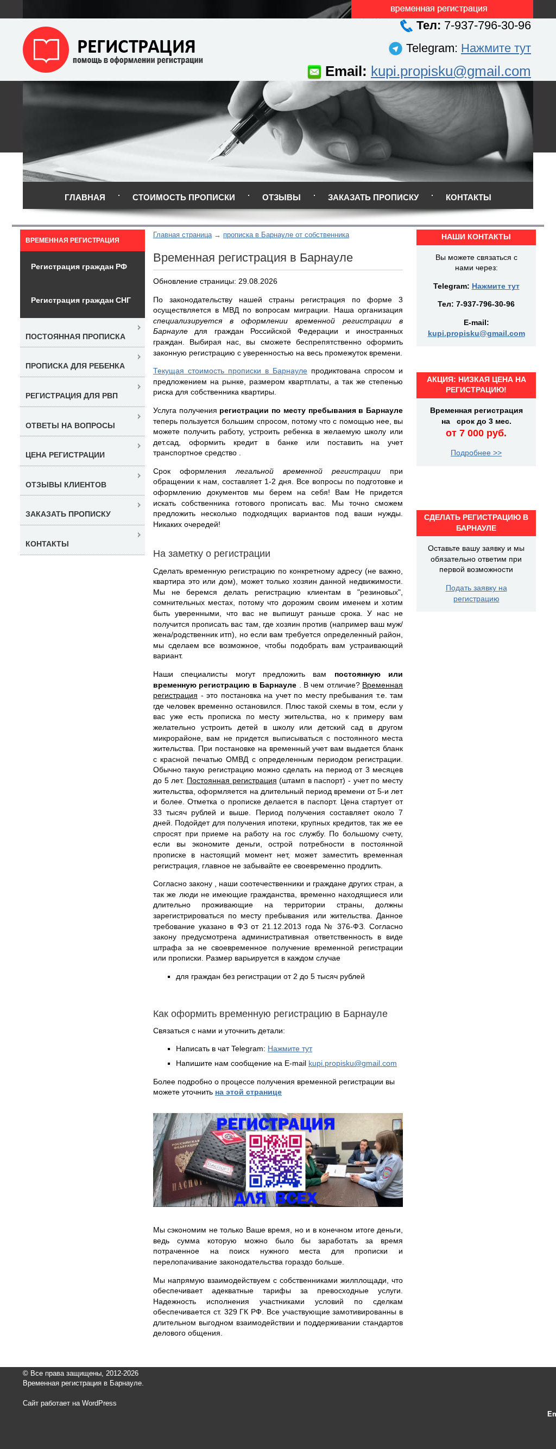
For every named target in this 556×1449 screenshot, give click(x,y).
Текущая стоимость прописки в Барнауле (230, 370)
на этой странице (248, 1092)
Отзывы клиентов (66, 484)
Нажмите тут (496, 48)
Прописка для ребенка (75, 365)
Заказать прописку (373, 197)
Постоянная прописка (75, 336)
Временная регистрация (72, 240)
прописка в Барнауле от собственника (286, 235)
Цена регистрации (65, 454)
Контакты (468, 197)
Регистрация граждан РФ (79, 266)
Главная (85, 197)
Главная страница (182, 235)
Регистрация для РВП (72, 395)
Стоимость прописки (183, 197)
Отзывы (281, 197)
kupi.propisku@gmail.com (451, 71)
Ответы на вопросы (70, 425)
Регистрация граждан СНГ (81, 300)
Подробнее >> (476, 452)
